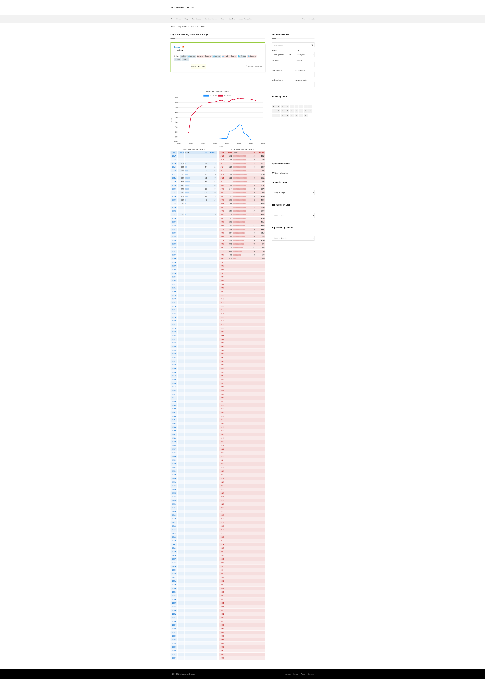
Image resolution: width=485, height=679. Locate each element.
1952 (174, 394)
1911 (174, 544)
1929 (174, 478)
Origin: (297, 50)
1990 (174, 255)
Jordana (200, 56)
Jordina (233, 56)
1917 (174, 522)
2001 (174, 215)
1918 (174, 519)
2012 (174, 174)
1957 (174, 376)
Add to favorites (255, 66)
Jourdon (185, 60)
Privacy (295, 674)
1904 (174, 570)
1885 (174, 640)
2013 (174, 171)
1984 (174, 277)
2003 (174, 207)
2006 (174, 196)
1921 (174, 508)
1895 (174, 603)
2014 (174, 167)
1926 (174, 489)
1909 (174, 552)
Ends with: (298, 60)
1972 (174, 321)
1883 (174, 647)
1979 (174, 295)
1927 (174, 486)
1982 (174, 284)
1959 (174, 368)
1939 (174, 442)
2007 (174, 193)
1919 (174, 515)
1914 (174, 533)
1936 (174, 453)
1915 (174, 530)
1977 (174, 302)
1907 (174, 559)
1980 (174, 291)
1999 (174, 222)
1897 (174, 596)
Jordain (183, 56)
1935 (174, 456)
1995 (174, 237)
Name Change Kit (245, 19)
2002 (174, 211)
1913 (174, 537)
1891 (174, 618)
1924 (174, 497)
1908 (174, 555)
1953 (174, 390)
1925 (174, 493)
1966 (174, 343)
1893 (174, 610)
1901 (174, 581)
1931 (174, 471)
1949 (174, 405)
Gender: (274, 50)
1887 (174, 632)
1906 (174, 563)
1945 (174, 420)
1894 (174, 607)
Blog (186, 19)
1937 (174, 449)
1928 (174, 482)
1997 (174, 229)
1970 (174, 328)
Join (303, 19)
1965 (174, 346)
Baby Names (196, 19)
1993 (174, 244)
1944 (174, 423)
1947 (174, 412)
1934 (174, 460)
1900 (174, 585)
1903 (174, 574)
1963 (174, 354)
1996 (174, 233)
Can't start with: (277, 70)
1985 (174, 273)
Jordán (192, 56)
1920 (174, 511)
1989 (174, 259)
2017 (174, 156)
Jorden (217, 56)
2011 (174, 178)
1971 (174, 324)
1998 (174, 226)
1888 (174, 629)
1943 (174, 427)
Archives (288, 674)
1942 (174, 431)
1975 (174, 310)
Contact (310, 674)
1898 (174, 592)
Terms (303, 674)
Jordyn (177, 47)
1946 (174, 416)
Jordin (227, 56)
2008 (174, 189)
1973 (174, 317)
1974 (174, 313)
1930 (174, 475)
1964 (174, 350)
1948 (174, 409)
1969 (174, 332)
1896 (174, 599)
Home (178, 19)
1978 (174, 299)
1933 (174, 464)
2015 (174, 163)
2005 (174, 200)
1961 (174, 361)
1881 (174, 654)
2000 (174, 218)
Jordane (208, 56)
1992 (174, 248)
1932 (174, 467)
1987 (174, 266)
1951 (174, 398)
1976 (174, 306)
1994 (174, 240)
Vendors (232, 19)
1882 (174, 651)
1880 (174, 658)
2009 (174, 185)
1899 (174, 588)
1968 (174, 335)
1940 (174, 438)
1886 (174, 636)
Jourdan (177, 60)
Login (312, 19)
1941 (174, 434)
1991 (174, 251)
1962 (174, 357)
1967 (174, 339)
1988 (174, 262)
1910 (174, 548)
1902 (174, 577)
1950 (174, 401)
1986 (174, 270)
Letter (192, 27)
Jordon (243, 56)
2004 (174, 204)
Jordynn (253, 56)
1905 (174, 566)
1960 (174, 365)
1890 (174, 621)
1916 (174, 526)
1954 (174, 387)
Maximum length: (301, 80)
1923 (174, 500)
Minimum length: (277, 80)
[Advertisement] (218, 80)
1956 (174, 379)
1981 (174, 288)
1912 (174, 541)
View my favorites (281, 173)
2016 (174, 160)
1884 (174, 643)
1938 (174, 445)
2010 (174, 182)
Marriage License (211, 19)
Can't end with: (300, 70)
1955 (174, 383)
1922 (174, 504)
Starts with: (275, 60)
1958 (174, 372)
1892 (174, 614)
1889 (174, 625)
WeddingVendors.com (182, 7)
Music (223, 19)
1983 (174, 281)
